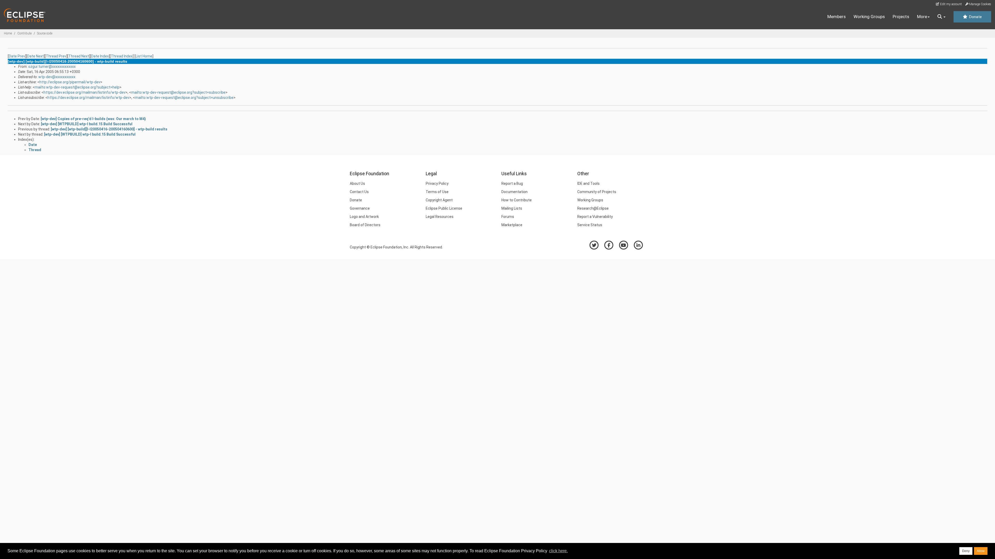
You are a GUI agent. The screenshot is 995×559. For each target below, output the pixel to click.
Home (8, 33)
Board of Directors (365, 225)
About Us (357, 183)
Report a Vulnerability (595, 217)
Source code (44, 33)
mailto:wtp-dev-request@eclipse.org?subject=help (77, 87)
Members (836, 16)
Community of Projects (596, 192)
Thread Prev (56, 56)
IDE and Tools (588, 183)
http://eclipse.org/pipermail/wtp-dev (69, 82)
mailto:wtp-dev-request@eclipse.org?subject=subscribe (178, 92)
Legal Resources (439, 217)
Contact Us (359, 192)
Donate (975, 16)
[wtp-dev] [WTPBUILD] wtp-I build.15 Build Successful (86, 124)
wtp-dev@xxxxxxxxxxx (56, 77)
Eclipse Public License (444, 208)
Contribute (24, 33)
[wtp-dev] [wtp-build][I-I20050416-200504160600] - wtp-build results (109, 129)
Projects (901, 16)
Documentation (514, 192)
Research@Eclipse (593, 208)
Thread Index (122, 56)
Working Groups (869, 16)
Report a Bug (512, 183)
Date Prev (17, 56)
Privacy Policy (437, 183)
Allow (981, 551)
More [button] (922, 16)
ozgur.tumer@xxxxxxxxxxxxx (52, 66)
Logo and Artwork (364, 217)
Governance (360, 208)
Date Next (35, 56)
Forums (507, 217)
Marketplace (511, 225)
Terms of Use (437, 192)
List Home (144, 56)
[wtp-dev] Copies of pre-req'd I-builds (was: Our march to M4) (93, 119)
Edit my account (950, 4)
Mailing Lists (511, 208)
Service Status (589, 225)
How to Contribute (516, 200)
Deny (966, 551)
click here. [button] (558, 551)
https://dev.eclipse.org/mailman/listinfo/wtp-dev (84, 92)
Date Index (100, 56)
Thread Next (78, 56)
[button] (941, 17)
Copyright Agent (439, 200)
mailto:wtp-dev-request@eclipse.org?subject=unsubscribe (184, 97)
